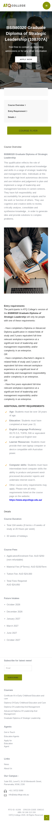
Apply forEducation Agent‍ (8, 743)
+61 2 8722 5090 (16, 790)
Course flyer (28, 130)
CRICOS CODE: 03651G (33, 810)
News (6, 764)
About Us (8, 768)
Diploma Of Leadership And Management (22, 707)
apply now (26, 59)
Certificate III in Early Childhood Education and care (24, 697)
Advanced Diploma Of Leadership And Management (20, 712)
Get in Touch (9, 732)
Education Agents (11, 736)
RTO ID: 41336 (14, 810)
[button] (46, 5)
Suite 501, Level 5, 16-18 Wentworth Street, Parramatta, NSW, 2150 (23, 782)
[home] (14, 6)
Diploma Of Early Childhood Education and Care (25, 703)
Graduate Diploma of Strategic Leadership (22, 718)
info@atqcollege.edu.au (19, 794)
